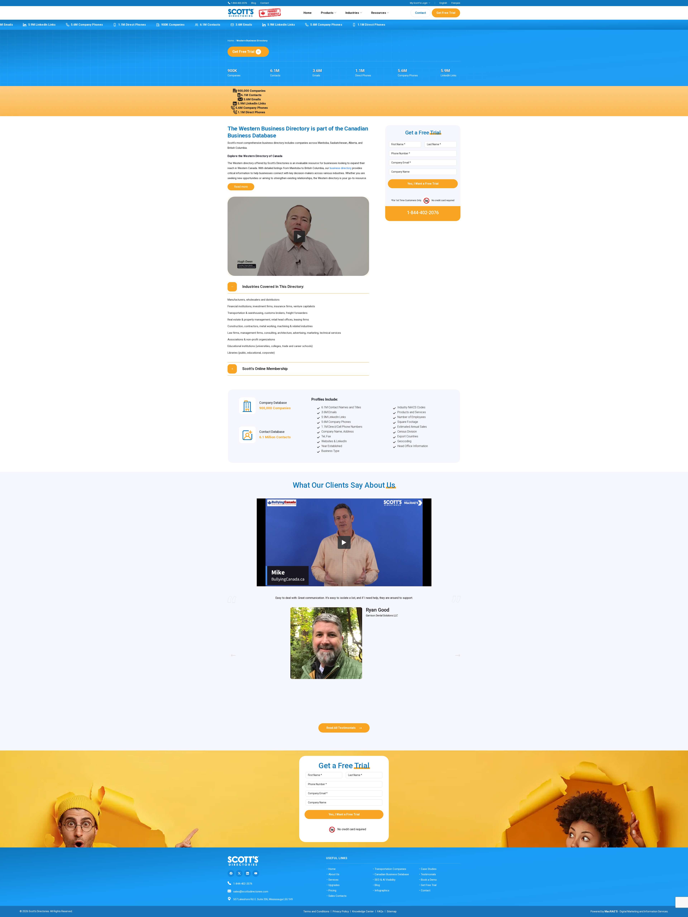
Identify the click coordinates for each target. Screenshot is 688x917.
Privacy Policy (341, 911)
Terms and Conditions (316, 911)
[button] (456, 653)
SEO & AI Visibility (385, 879)
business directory (340, 168)
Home (308, 13)
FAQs (380, 911)
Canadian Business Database (392, 874)
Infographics (382, 890)
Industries (352, 13)
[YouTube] (255, 873)
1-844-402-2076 (239, 3)
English (443, 3)
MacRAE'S (611, 911)
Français (455, 3)
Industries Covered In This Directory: (273, 286)
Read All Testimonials (341, 728)
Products (327, 13)
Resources (378, 13)
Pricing (332, 890)
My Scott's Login (418, 3)
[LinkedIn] (247, 873)
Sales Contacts (337, 895)
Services (333, 879)
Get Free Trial (445, 13)
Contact (264, 3)
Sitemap (391, 911)
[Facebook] (231, 873)
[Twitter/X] (239, 873)
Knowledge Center (363, 911)
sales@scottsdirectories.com (250, 891)
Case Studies (428, 869)
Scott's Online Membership (265, 369)
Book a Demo (429, 879)
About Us (333, 874)
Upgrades (334, 885)
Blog (253, 3)
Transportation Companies (390, 869)
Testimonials (428, 874)
